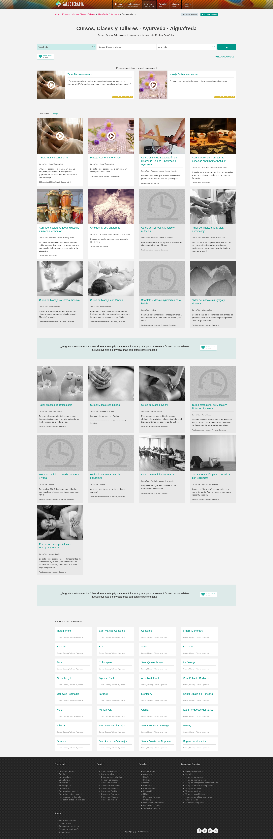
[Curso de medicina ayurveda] (162, 453)
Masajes (189, 774)
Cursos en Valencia (109, 788)
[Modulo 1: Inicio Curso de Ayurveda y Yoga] (60, 453)
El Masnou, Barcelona (168, 325)
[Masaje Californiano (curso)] (111, 136)
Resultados (44, 114)
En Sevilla (63, 783)
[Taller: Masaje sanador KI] (60, 136)
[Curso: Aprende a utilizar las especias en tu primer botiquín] (213, 136)
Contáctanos (64, 832)
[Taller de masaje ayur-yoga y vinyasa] (213, 278)
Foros (186, 5)
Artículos (163, 5)
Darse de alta (65, 823)
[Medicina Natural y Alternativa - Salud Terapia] (70, 4)
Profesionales (133, 5)
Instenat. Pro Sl (156, 411)
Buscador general (67, 771)
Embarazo (148, 785)
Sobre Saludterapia (67, 820)
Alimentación (149, 771)
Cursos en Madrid (109, 783)
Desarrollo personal (194, 771)
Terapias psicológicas (195, 794)
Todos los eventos (109, 771)
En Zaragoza (65, 785)
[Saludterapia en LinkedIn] (210, 830)
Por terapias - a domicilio (70, 797)
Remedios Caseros (152, 805)
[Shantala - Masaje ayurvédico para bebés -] (162, 278)
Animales (147, 774)
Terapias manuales (193, 788)
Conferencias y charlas (111, 777)
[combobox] (66, 47)
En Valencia (64, 780)
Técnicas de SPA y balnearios (198, 797)
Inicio (57, 14)
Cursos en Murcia (109, 800)
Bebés (146, 777)
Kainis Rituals (206, 415)
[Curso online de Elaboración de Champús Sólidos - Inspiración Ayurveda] (162, 136)
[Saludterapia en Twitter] (204, 830)
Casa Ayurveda (221, 167)
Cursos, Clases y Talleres (83, 14)
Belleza (146, 780)
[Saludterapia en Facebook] (199, 830)
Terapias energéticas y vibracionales (201, 783)
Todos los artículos (151, 808)
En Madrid (63, 774)
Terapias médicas (193, 791)
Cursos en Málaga (109, 797)
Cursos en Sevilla (109, 791)
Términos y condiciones (69, 826)
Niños (145, 794)
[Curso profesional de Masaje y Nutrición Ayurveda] (213, 383)
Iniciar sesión (210, 15)
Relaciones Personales (153, 802)
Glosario (175, 5)
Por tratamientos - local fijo (71, 794)
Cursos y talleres (108, 774)
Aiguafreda (103, 14)
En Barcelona (65, 777)
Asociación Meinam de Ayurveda (162, 238)
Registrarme (190, 15)
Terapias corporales (194, 777)
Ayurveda (115, 14)
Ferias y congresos (109, 780)
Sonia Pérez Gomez (107, 411)
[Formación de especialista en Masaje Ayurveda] (60, 522)
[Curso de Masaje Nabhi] (162, 383)
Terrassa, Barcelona (219, 430)
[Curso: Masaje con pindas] (111, 383)
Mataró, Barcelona (61, 182)
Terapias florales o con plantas (199, 785)
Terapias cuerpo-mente (195, 780)
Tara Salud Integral (55, 411)
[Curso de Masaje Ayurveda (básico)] (60, 278)
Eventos (149, 5)
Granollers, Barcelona (66, 322)
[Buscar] (226, 47)
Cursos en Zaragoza (110, 794)
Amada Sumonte (171, 171)
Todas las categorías (194, 802)
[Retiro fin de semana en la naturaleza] (111, 453)
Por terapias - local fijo (69, 791)
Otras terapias (191, 800)
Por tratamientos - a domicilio (72, 800)
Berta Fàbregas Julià (56, 164)
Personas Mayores (151, 797)
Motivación (148, 791)
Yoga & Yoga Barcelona (210, 484)
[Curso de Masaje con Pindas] (111, 278)
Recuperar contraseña (69, 829)
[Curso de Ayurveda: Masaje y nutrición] (162, 206)
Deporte (147, 783)
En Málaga (64, 788)
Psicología (148, 800)
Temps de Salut (54, 306)
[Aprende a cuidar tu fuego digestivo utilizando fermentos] (60, 206)
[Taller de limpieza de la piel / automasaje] (213, 206)
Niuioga (153, 310)
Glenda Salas (221, 238)
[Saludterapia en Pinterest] (215, 830)
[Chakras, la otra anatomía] (111, 206)
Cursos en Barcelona (110, 785)
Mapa (55, 114)
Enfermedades (150, 788)
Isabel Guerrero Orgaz (122, 234)
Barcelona (164, 250)
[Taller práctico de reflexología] (60, 383)
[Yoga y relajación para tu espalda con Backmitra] (213, 453)
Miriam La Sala (207, 310)
